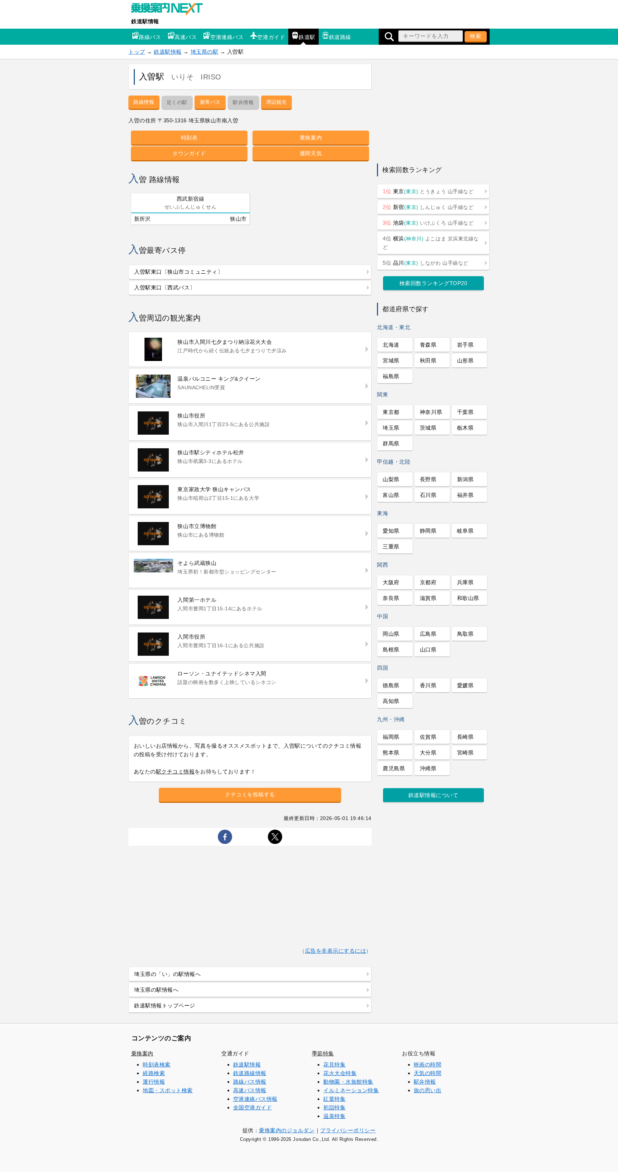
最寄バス (210, 102)
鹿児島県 (394, 768)
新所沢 (142, 219)
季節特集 (323, 1053)
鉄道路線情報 (249, 1073)
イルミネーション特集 (351, 1090)
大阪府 (391, 582)
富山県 (391, 495)
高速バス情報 (249, 1090)
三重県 (391, 546)
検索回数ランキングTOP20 (433, 283)
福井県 (465, 495)
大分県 (428, 752)
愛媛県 (465, 685)
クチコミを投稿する (250, 794)
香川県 (428, 685)
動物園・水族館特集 (348, 1082)
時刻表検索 (157, 1064)
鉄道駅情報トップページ (164, 1005)
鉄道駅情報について (433, 795)
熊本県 (391, 752)
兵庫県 (465, 582)
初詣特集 (334, 1107)
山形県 (465, 360)
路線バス (150, 37)
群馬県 (391, 443)
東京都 (391, 412)
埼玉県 (391, 428)
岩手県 (465, 345)
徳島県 (391, 685)
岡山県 (391, 634)
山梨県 (391, 479)
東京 (428, 191)
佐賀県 (428, 737)
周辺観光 (276, 102)
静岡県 (428, 531)
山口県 (428, 649)
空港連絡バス (227, 37)
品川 (426, 263)
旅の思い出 (428, 1090)
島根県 (391, 649)
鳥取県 (465, 634)
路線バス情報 (249, 1082)
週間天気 (311, 153)
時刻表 (189, 138)
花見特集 (334, 1064)
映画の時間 (428, 1064)
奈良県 (391, 598)
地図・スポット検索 (168, 1090)
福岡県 (391, 737)
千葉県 (465, 412)
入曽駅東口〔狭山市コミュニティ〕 (178, 272)
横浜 (431, 242)
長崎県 (465, 737)
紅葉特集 (334, 1099)
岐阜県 (465, 531)
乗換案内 (311, 138)
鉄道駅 (307, 37)
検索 (475, 36)
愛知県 (391, 531)
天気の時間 (428, 1073)
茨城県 (428, 428)
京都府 (428, 582)
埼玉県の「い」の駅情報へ (167, 974)
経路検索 (154, 1073)
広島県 (428, 634)
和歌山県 (468, 598)
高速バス (186, 37)
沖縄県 (428, 768)
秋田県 (428, 360)
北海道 (391, 345)
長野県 (428, 479)
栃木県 (465, 428)
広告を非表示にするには (335, 951)
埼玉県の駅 (205, 52)
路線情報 (143, 102)
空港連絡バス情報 (255, 1099)
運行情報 (154, 1082)
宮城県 (391, 360)
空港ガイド (271, 37)
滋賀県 (428, 598)
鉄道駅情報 (145, 21)
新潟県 (465, 479)
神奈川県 (431, 412)
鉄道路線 (340, 37)
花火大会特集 (340, 1073)
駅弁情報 (425, 1082)
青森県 (428, 345)
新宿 (428, 207)
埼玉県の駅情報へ (156, 990)
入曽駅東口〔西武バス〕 (164, 287)
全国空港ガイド (252, 1107)
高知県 (391, 701)
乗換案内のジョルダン (286, 1130)
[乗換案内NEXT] (170, 10)
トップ (136, 52)
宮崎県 (465, 752)
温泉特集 (334, 1116)
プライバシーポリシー (348, 1130)
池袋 (428, 223)
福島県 (391, 376)
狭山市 (238, 219)
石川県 (428, 495)
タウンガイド (189, 153)
